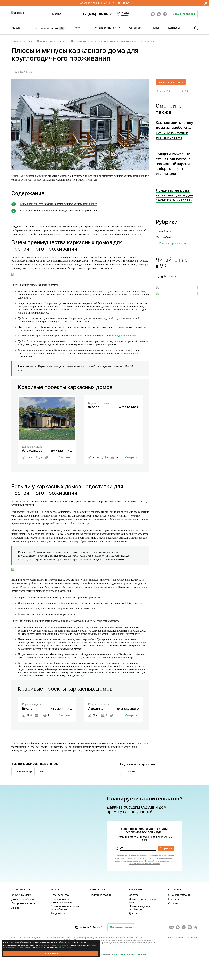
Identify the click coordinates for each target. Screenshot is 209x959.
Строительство (60, 895)
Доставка (134, 913)
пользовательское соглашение (129, 954)
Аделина (95, 708)
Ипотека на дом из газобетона (140, 908)
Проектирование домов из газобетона (65, 908)
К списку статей (24, 71)
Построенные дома (48, 28)
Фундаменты (58, 913)
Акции (15, 907)
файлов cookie (64, 947)
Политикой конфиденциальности (158, 861)
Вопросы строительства (51, 41)
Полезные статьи (100, 895)
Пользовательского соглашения (160, 856)
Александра (32, 450)
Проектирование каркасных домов (61, 900)
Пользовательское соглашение (181, 937)
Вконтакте (131, 771)
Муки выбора (163, 237)
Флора (93, 407)
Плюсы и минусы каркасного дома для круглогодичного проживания (112, 41)
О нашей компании (179, 895)
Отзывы (173, 903)
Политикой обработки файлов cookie (144, 863)
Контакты (174, 27)
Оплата (133, 895)
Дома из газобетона (23, 899)
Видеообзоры (163, 231)
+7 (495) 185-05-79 (97, 14)
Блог (156, 27)
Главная (16, 41)
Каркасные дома (21, 895)
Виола (27, 708)
